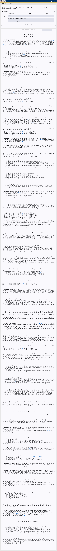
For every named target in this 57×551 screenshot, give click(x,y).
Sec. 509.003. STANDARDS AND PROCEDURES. (12, 82)
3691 (22, 131)
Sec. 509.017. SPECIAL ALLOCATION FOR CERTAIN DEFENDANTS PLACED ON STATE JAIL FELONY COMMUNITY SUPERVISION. (25, 510)
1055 (22, 132)
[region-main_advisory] (28, 6)
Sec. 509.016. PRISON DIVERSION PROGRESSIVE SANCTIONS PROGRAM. (16, 470)
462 (21, 67)
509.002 (48, 430)
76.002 (52, 40)
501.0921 (41, 139)
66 (27, 119)
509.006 (40, 323)
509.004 (34, 456)
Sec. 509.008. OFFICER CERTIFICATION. (11, 289)
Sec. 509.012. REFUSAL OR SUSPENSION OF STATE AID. (14, 414)
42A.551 (17, 513)
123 (25, 44)
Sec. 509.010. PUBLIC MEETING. (10, 323)
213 (22, 348)
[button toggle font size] (53, 30)
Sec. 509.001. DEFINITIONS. (9, 39)
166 (23, 508)
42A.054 (36, 228)
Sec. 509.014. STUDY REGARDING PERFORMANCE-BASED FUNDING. (15, 447)
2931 (22, 134)
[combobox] (31, 16)
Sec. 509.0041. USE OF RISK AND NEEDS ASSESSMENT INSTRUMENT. (16, 138)
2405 (22, 156)
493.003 (13, 92)
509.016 (40, 456)
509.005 (23, 371)
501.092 (21, 141)
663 (21, 135)
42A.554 (36, 464)
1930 (22, 68)
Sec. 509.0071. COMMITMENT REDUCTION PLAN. (12, 220)
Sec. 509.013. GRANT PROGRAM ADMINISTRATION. (13, 427)
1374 (22, 411)
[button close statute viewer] (2, 30)
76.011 (3, 44)
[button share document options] (4, 30)
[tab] (11, 13)
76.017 (47, 95)
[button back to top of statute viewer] (54, 30)
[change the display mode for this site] (55, 1)
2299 (22, 286)
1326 (19, 65)
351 (21, 69)
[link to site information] (54, 1)
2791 (20, 66)
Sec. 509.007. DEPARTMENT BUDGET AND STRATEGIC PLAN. (14, 191)
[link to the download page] (53, 1)
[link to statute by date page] (51, 1)
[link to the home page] (50, 1)
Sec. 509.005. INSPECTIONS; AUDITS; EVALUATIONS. (14, 145)
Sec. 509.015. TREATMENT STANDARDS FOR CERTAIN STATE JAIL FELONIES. (17, 463)
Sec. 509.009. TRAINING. (9, 317)
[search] (28, 11)
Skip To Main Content (32, 1)
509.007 (32, 122)
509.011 (19, 192)
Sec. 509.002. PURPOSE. (9, 71)
